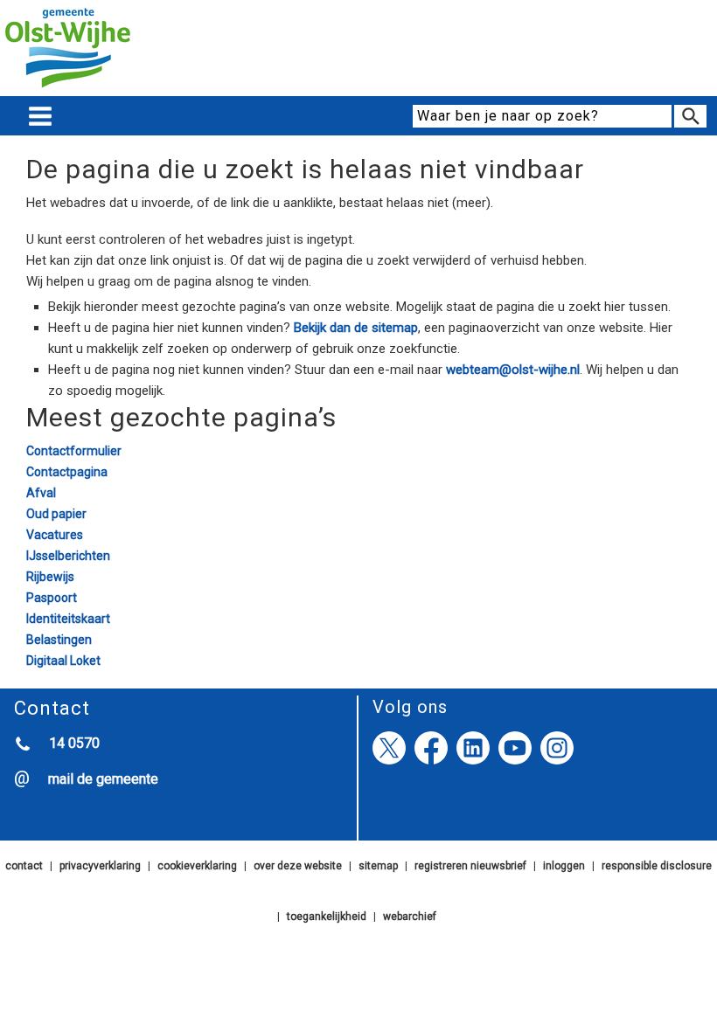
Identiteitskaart (68, 619)
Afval (41, 493)
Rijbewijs (50, 577)
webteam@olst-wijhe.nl (513, 369)
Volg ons (410, 706)
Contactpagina (67, 472)
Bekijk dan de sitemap (356, 328)
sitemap (378, 866)
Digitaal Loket (63, 661)
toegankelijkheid (326, 916)
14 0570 (74, 743)
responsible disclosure (657, 866)
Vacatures (54, 535)
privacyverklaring (100, 866)
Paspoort (51, 598)
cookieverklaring (197, 866)
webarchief (409, 916)
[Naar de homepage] (67, 88)
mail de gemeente (103, 779)
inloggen (564, 866)
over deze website (298, 866)
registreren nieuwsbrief (470, 866)
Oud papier (56, 514)
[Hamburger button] (40, 116)
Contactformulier (74, 451)
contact (24, 866)
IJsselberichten (68, 556)
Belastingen (59, 640)
